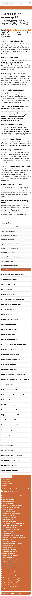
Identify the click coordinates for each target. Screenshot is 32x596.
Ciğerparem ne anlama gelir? (9, 497)
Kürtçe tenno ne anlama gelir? (9, 541)
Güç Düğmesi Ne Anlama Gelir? (9, 244)
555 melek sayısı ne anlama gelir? (10, 569)
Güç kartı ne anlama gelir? (8, 239)
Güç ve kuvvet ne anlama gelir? (9, 227)
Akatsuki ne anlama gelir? (8, 553)
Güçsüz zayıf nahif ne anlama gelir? (10, 257)
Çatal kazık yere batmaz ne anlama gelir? (12, 525)
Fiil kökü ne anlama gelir (8, 565)
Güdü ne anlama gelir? (7, 261)
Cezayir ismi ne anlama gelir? (9, 517)
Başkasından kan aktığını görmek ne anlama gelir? (14, 537)
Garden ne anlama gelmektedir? (10, 573)
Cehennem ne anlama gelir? (9, 499)
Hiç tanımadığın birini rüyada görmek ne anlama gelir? (15, 586)
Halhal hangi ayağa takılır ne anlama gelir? (12, 505)
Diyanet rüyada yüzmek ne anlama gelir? (12, 495)
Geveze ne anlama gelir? (8, 519)
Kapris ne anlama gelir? (8, 557)
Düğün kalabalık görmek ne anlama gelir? (12, 567)
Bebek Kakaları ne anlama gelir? (10, 575)
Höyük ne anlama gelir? (8, 501)
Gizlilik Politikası (6, 479)
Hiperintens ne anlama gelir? (9, 547)
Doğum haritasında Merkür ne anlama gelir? (13, 535)
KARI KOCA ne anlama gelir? (9, 511)
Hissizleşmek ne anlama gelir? (9, 585)
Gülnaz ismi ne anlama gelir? (9, 531)
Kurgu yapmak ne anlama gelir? (9, 527)
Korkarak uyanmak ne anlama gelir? (11, 513)
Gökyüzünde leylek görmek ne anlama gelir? (13, 523)
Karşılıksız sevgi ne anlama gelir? (10, 561)
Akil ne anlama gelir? (7, 539)
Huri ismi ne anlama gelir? (8, 503)
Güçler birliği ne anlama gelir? (19, 30)
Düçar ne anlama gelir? (8, 563)
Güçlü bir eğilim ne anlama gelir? (10, 248)
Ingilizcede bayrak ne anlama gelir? (10, 507)
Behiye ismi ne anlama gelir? (9, 533)
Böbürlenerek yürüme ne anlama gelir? (11, 559)
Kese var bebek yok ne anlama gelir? (11, 581)
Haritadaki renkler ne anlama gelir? (10, 529)
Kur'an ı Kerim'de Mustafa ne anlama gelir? (12, 543)
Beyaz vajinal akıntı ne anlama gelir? (11, 579)
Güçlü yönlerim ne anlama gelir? (9, 252)
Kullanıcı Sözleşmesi (7, 481)
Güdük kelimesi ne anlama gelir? (9, 265)
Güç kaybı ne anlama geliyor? (9, 235)
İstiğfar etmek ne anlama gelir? (10, 551)
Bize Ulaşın (4, 485)
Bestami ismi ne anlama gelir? (9, 571)
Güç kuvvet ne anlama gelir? (8, 231)
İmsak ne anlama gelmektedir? (9, 521)
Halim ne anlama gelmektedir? (9, 549)
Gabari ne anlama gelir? (8, 509)
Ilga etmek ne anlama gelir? (9, 577)
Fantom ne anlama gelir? (8, 588)
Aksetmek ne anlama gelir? (8, 515)
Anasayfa (3, 8)
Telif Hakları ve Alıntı (7, 483)
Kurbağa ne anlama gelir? (8, 545)
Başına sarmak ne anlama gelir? (10, 555)
